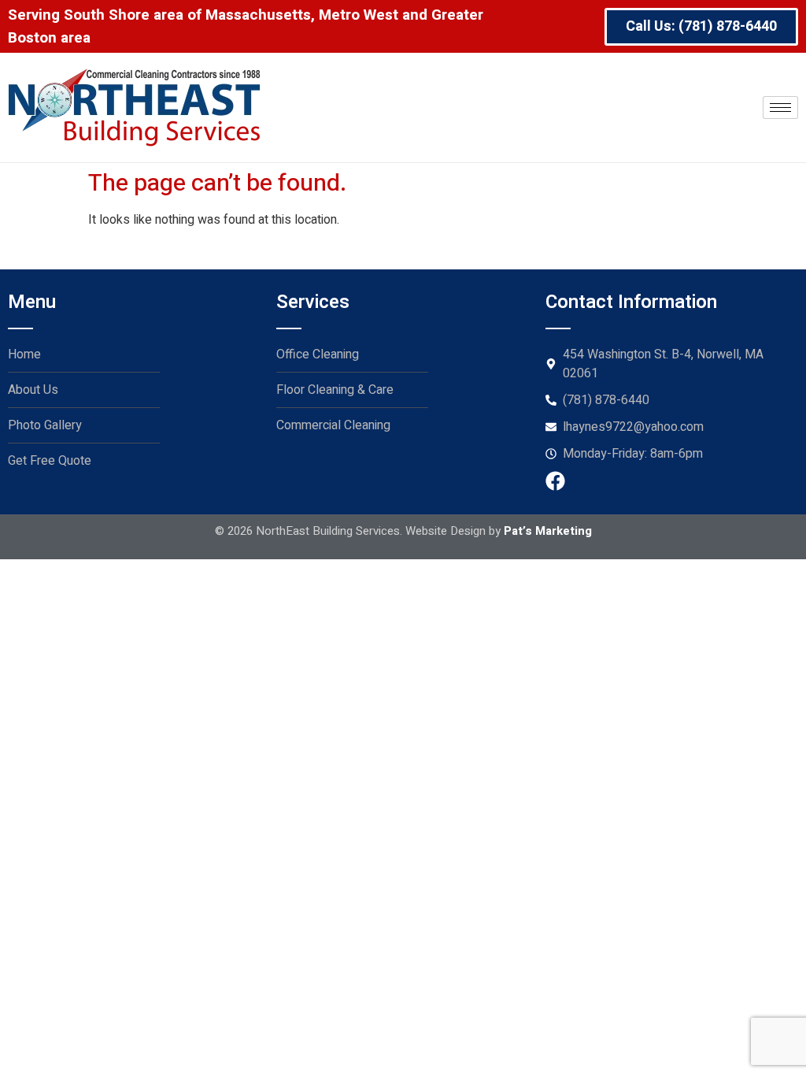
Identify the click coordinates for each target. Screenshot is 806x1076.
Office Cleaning (317, 354)
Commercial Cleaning (333, 425)
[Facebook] (555, 481)
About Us (33, 389)
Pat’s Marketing (548, 531)
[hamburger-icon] (780, 107)
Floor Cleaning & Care (335, 389)
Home (24, 354)
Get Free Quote (49, 460)
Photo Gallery (45, 425)
